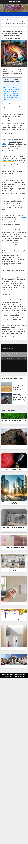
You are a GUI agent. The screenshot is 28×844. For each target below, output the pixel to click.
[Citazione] (13, 358)
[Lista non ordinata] (11, 358)
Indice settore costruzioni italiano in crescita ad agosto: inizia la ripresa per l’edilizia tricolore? (19, 397)
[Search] (26, 14)
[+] (20, 358)
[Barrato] (7, 358)
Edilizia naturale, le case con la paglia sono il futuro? (19, 385)
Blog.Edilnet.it (5, 20)
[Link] (16, 358)
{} (18, 358)
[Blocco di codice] (15, 358)
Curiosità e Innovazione (15, 337)
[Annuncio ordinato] (9, 358)
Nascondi (12, 84)
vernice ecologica (8, 160)
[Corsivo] (4, 358)
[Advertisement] (14, 742)
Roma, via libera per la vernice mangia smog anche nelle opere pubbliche (11, 89)
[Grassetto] (2, 358)
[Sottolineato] (6, 358)
